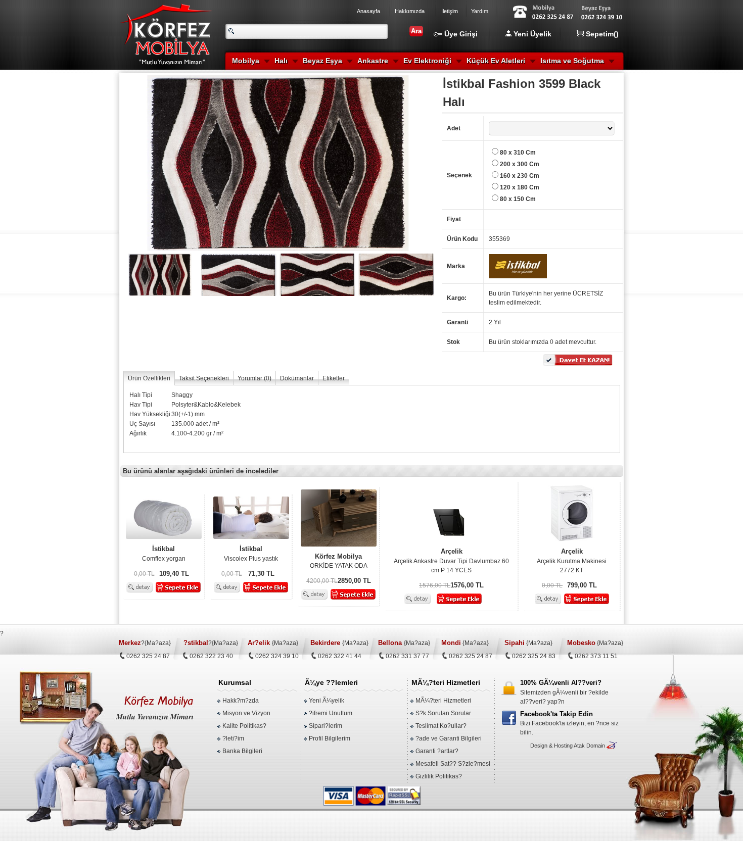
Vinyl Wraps (663, 822)
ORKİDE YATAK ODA (338, 561)
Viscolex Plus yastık (251, 553)
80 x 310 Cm (518, 152)
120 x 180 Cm (519, 187)
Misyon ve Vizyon (246, 713)
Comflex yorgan (163, 553)
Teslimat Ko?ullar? (441, 725)
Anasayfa (368, 11)
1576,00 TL (434, 585)
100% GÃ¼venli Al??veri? (560, 682)
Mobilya (245, 61)
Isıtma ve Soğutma (572, 61)
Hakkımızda (410, 11)
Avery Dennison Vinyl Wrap (564, 822)
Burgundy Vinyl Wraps (391, 822)
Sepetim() (601, 34)
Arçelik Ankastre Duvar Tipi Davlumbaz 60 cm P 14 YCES (451, 561)
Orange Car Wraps (449, 822)
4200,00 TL (322, 580)
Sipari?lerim (325, 725)
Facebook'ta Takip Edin (556, 714)
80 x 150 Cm (518, 199)
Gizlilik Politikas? (438, 776)
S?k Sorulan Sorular (443, 713)
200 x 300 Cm (519, 164)
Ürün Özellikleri (149, 378)
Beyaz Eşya (322, 61)
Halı (281, 61)
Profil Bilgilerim (329, 738)
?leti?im (233, 738)
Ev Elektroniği (427, 61)
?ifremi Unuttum (330, 713)
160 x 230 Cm (519, 175)
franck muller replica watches (168, 822)
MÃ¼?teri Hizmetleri (443, 700)
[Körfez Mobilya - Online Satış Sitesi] (174, 68)
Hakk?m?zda (240, 700)
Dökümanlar (297, 378)
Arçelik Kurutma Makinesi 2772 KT (572, 561)
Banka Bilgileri (242, 751)
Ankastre (372, 61)
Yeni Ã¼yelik (326, 700)
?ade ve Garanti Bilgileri (448, 738)
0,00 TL (144, 573)
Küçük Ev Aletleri (496, 61)
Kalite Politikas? (244, 725)
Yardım (479, 11)
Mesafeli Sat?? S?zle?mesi (452, 763)
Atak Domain (589, 746)
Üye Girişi (460, 34)
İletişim (449, 11)
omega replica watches (241, 822)
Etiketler (333, 378)
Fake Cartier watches (29, 822)
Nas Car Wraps (625, 822)
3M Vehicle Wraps (501, 822)
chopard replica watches (93, 822)
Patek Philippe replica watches (317, 822)
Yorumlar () (254, 378)
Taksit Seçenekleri (204, 378)
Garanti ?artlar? (436, 751)
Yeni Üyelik (531, 34)
